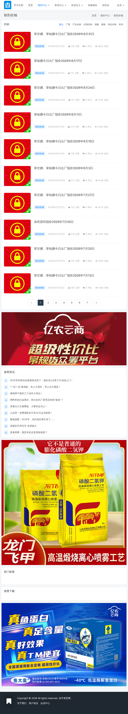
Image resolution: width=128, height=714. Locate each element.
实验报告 (92, 5)
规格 (103, 24)
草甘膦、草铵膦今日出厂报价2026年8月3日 (63, 168)
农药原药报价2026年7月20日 (54, 222)
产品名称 (76, 24)
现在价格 (112, 24)
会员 (119, 5)
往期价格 (88, 24)
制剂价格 (118, 15)
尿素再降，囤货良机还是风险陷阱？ (29, 432)
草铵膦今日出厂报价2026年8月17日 (58, 60)
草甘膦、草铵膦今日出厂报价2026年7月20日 (64, 248)
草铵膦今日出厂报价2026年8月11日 (58, 114)
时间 (121, 24)
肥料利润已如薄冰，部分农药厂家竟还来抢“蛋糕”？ (36, 399)
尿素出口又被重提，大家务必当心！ (29, 406)
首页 (30, 5)
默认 (61, 24)
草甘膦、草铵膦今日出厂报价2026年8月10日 (64, 141)
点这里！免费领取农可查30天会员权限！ (31, 412)
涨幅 (96, 24)
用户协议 (33, 703)
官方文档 (18, 5)
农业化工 (76, 5)
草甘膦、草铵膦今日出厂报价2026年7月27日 (64, 195)
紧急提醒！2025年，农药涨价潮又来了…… (32, 419)
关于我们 (21, 703)
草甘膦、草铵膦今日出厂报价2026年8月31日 (64, 34)
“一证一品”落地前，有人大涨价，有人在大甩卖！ (35, 386)
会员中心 (45, 703)
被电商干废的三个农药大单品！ (26, 393)
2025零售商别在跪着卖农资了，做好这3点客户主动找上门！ (41, 380)
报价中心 (43, 5)
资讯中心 (59, 5)
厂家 (68, 24)
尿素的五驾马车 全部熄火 (23, 425)
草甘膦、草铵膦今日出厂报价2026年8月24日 (64, 87)
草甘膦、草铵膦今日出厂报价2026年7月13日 (64, 275)
